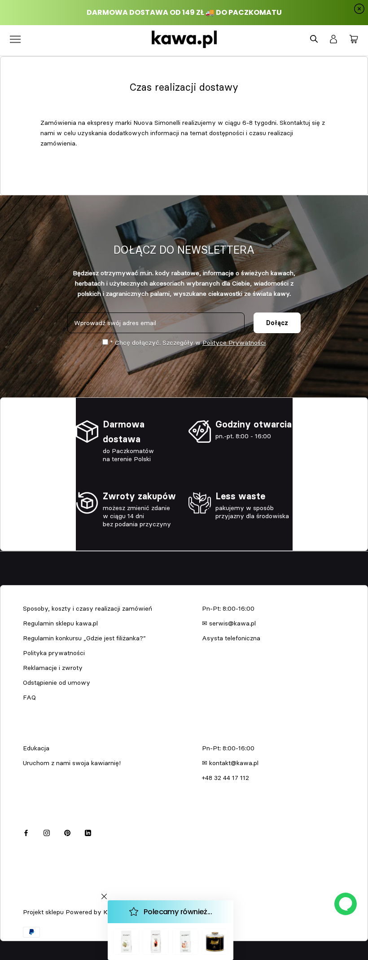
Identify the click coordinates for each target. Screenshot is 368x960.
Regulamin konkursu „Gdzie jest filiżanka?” (84, 638)
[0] (353, 39)
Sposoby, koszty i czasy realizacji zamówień (87, 608)
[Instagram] (47, 831)
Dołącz (277, 323)
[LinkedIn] (88, 831)
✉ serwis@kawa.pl (229, 623)
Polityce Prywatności (234, 343)
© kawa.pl (35, 900)
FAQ (29, 697)
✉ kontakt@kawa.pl (230, 763)
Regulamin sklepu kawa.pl (60, 623)
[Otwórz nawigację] (15, 39)
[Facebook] (26, 831)
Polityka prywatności (54, 653)
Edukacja (36, 748)
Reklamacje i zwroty (53, 668)
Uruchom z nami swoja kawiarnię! (72, 763)
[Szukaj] (314, 39)
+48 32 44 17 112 (225, 778)
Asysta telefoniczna (231, 638)
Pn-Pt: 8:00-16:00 (228, 608)
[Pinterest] (67, 831)
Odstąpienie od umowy (56, 682)
